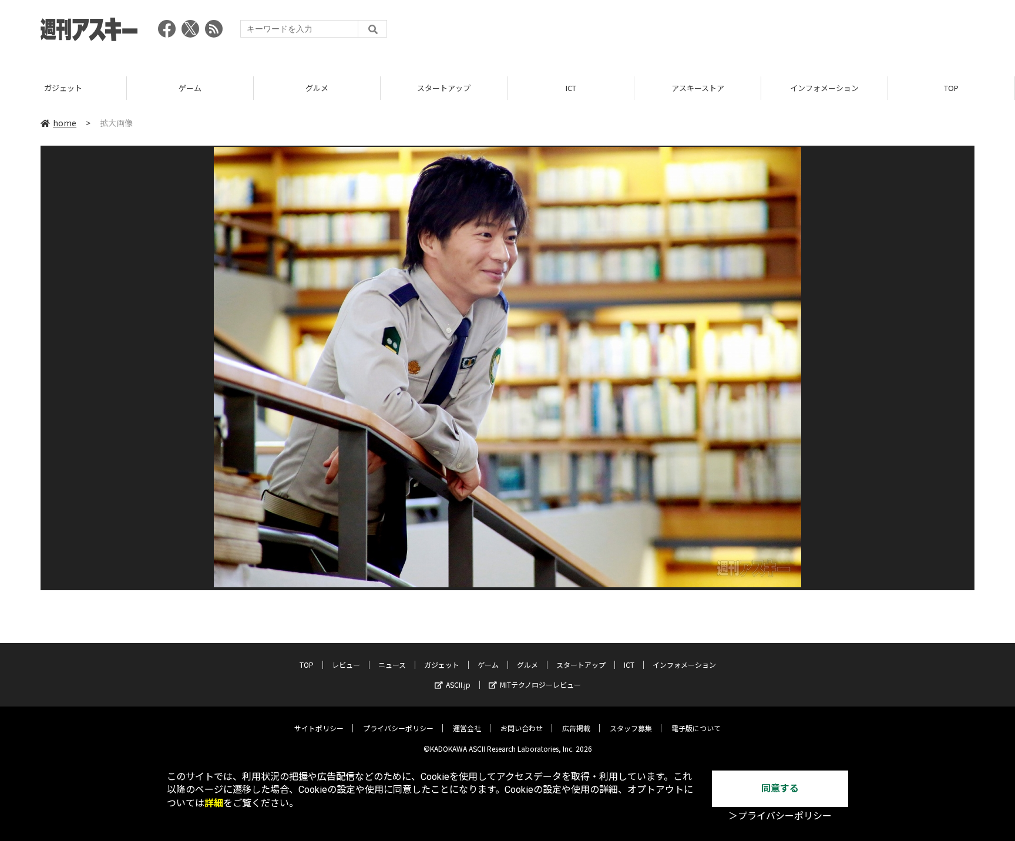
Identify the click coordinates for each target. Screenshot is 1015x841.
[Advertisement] (760, 32)
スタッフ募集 (631, 728)
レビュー (346, 665)
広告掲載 (576, 728)
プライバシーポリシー (398, 728)
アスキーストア (697, 87)
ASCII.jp (458, 684)
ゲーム (190, 87)
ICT (571, 87)
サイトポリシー (319, 728)
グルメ (316, 87)
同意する (780, 788)
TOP (951, 87)
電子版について (696, 728)
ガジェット (63, 87)
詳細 (213, 803)
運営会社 (467, 728)
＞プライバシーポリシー (780, 816)
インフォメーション (824, 87)
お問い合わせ (521, 728)
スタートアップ (443, 87)
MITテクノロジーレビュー (540, 684)
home (64, 123)
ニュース (392, 665)
